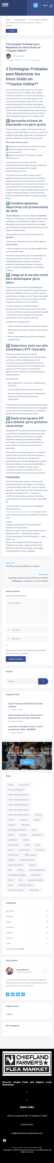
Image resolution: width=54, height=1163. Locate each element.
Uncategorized (19, 20)
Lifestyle (9, 933)
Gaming (23, 835)
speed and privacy (35, 880)
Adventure (10, 911)
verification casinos (16, 890)
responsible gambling (16, 875)
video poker (34, 890)
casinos (38, 815)
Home (8, 20)
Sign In (45, 5)
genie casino (37, 835)
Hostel (27, 845)
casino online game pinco (18, 795)
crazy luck (24, 820)
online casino (13, 855)
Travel (8, 944)
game (34, 830)
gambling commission (17, 830)
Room (10, 880)
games (11, 835)
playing (20, 870)
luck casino (40, 850)
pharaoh (32, 865)
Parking (11, 860)
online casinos (30, 855)
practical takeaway (36, 870)
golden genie (13, 845)
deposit (37, 820)
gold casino (12, 840)
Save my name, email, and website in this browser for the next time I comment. (26, 651)
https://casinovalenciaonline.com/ (19, 512)
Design (8, 922)
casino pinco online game (18, 810)
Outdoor (9, 938)
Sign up (27, 762)
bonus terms (24, 785)
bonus (10, 785)
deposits (11, 825)
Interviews (10, 927)
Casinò (11, 820)
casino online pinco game (18, 805)
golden (26, 840)
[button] (27, 1092)
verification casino (26, 885)
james (10, 850)
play (10, 870)
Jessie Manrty (22, 970)
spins (10, 885)
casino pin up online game (18, 815)
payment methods (15, 865)
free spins (25, 825)
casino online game (16, 790)
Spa (20, 880)
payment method (27, 860)
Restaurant (35, 875)
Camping (9, 916)
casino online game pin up (18, 800)
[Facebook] (4, 1140)
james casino (24, 850)
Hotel (38, 845)
